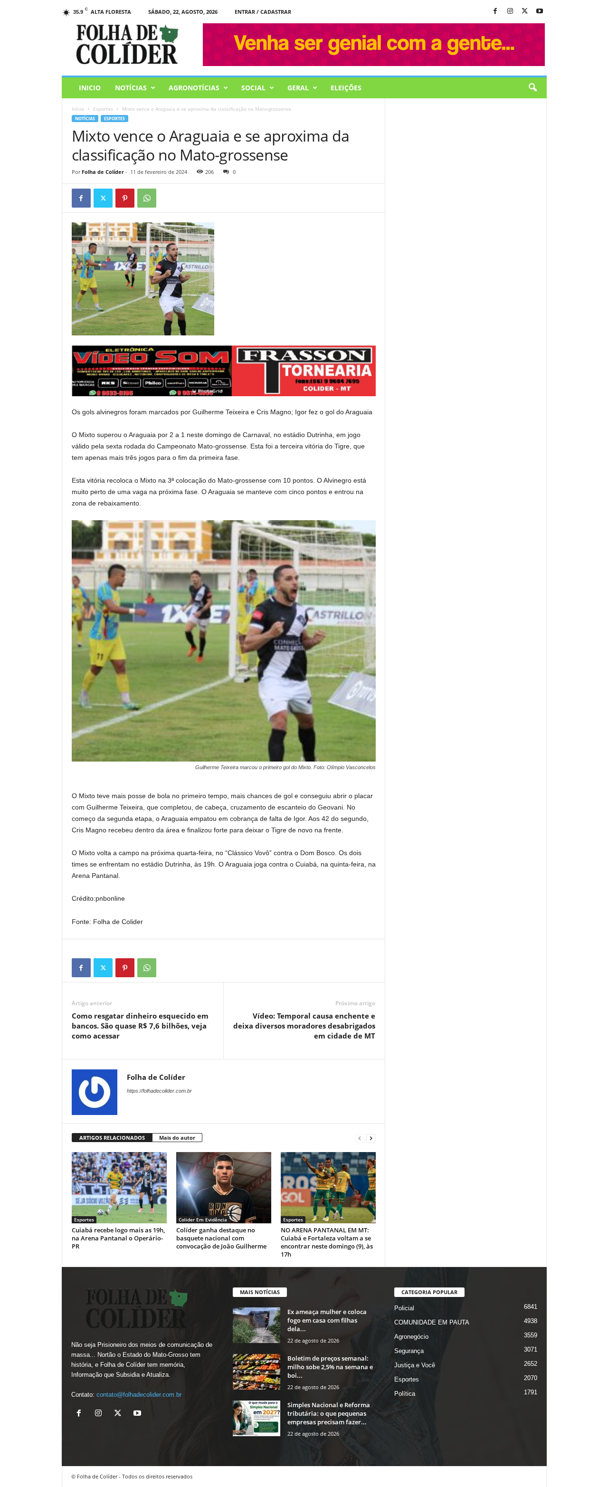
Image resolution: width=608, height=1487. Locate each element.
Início (78, 108)
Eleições (346, 87)
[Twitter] (103, 198)
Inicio (90, 87)
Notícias (131, 87)
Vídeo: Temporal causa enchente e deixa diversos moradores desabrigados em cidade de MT (304, 1025)
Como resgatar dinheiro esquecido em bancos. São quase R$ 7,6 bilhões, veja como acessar (140, 1025)
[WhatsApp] (146, 198)
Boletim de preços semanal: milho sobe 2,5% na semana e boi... (330, 1367)
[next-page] (371, 1138)
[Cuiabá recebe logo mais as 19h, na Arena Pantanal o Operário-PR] (119, 1187)
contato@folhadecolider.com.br (138, 1394)
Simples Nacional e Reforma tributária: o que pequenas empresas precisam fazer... (328, 1413)
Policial (404, 1308)
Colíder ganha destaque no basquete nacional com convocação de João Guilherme (221, 1238)
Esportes (103, 108)
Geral (298, 87)
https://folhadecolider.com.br (159, 1091)
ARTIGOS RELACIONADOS (112, 1137)
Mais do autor (177, 1137)
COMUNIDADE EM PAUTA (431, 1322)
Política (404, 1393)
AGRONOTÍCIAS (194, 87)
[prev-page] (359, 1138)
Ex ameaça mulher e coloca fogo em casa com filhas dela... (327, 1320)
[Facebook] (495, 12)
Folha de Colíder (103, 171)
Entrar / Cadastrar (263, 11)
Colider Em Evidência (203, 1219)
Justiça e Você (414, 1365)
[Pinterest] (124, 198)
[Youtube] (539, 12)
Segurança (409, 1350)
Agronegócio (411, 1336)
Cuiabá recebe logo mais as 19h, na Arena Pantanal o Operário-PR (118, 1238)
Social (253, 87)
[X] (525, 12)
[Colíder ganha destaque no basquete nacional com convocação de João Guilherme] (223, 1187)
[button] (532, 87)
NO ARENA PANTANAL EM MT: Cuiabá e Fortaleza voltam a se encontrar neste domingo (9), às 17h (327, 1242)
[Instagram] (510, 12)
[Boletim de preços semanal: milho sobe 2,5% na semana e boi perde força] (256, 1372)
